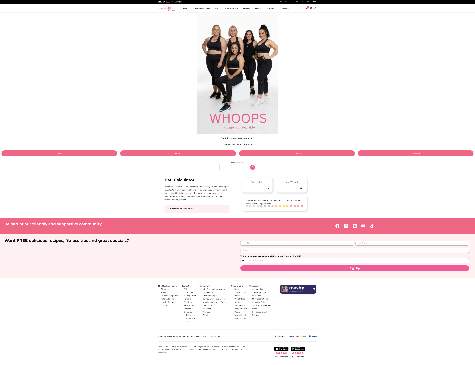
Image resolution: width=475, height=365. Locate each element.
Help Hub (188, 315)
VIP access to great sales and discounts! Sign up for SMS (270, 256)
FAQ (186, 289)
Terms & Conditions (214, 336)
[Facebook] (337, 225)
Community (284, 8)
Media (163, 292)
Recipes (258, 8)
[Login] (311, 8)
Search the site (237, 162)
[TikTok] (372, 225)
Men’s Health (240, 315)
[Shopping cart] (306, 8)
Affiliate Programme (170, 295)
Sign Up (355, 268)
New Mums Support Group (214, 302)
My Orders (256, 295)
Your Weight (291, 182)
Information (186, 286)
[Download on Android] (298, 349)
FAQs (315, 2)
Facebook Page (209, 295)
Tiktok (205, 315)
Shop (217, 8)
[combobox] (234, 167)
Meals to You (240, 318)
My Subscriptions (260, 299)
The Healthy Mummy (168, 286)
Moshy (185, 8)
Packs (237, 312)
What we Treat (231, 8)
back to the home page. (241, 144)
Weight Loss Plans (202, 8)
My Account (254, 286)
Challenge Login (259, 292)
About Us (295, 2)
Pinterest (206, 308)
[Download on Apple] (281, 349)
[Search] (252, 167)
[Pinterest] (354, 225)
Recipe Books (240, 308)
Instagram (207, 305)
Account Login (258, 289)
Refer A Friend (284, 2)
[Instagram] (346, 225)
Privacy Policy (190, 295)
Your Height (257, 182)
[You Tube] (363, 225)
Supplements (240, 305)
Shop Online (237, 286)
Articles (270, 8)
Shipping (188, 312)
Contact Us (306, 2)
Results (246, 8)
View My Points (259, 302)
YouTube (206, 312)
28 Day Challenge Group (213, 299)
